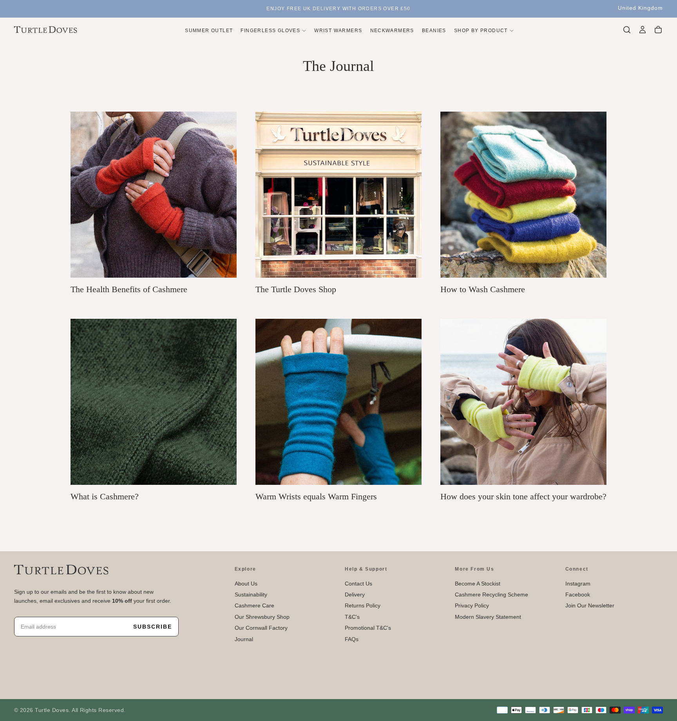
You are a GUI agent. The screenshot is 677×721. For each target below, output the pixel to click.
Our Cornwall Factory (261, 628)
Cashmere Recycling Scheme (491, 594)
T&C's (352, 617)
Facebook (577, 594)
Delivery (355, 594)
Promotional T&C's (368, 628)
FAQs (351, 639)
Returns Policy (362, 605)
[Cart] (658, 29)
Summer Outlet (209, 30)
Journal (244, 639)
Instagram (577, 583)
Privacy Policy (472, 605)
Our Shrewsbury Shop (262, 617)
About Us (246, 583)
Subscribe (152, 626)
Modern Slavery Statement (488, 617)
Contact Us (358, 583)
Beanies (434, 30)
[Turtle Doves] (61, 569)
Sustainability (251, 594)
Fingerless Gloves (270, 30)
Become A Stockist (477, 583)
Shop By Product (481, 30)
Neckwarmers (392, 30)
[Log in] (642, 29)
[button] (640, 8)
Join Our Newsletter (589, 605)
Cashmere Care (254, 605)
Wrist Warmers (338, 30)
